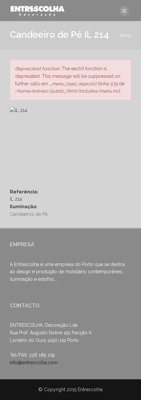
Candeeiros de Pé (29, 214)
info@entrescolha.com (34, 362)
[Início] (38, 10)
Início (125, 35)
